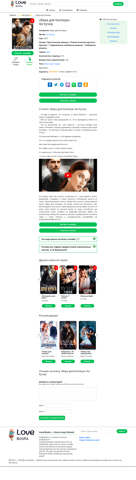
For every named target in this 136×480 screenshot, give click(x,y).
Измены (113, 28)
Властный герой (52, 64)
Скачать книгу (68, 100)
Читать (48, 306)
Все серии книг (113, 24)
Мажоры (113, 41)
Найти (118, 3)
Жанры (52, 10)
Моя (48, 52)
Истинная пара (113, 32)
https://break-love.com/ (89, 440)
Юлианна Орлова (67, 356)
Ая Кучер (50, 34)
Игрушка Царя (86, 296)
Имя (41, 405)
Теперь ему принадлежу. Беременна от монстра (86, 352)
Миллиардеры (113, 37)
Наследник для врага (48, 297)
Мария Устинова (86, 356)
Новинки (83, 10)
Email (42, 411)
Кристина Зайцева (48, 356)
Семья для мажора (46, 352)
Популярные (67, 10)
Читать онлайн (22, 53)
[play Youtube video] (68, 175)
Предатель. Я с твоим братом (67, 352)
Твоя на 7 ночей (65, 297)
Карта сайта (84, 437)
